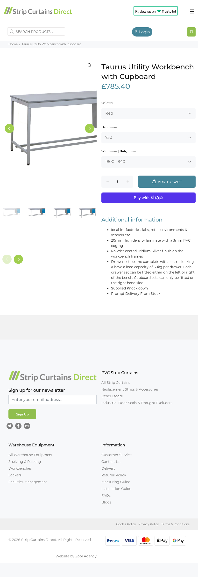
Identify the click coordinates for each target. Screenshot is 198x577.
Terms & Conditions (175, 524)
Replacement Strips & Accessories (130, 389)
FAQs (106, 495)
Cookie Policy (126, 524)
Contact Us (110, 461)
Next (89, 128)
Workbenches (20, 468)
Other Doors (112, 396)
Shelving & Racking (24, 461)
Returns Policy (113, 475)
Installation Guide (116, 489)
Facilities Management (27, 482)
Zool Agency (86, 556)
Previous (9, 128)
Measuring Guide (115, 482)
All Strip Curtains (115, 382)
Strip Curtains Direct (38, 540)
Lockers (14, 475)
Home (13, 44)
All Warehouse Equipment (30, 455)
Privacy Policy (148, 524)
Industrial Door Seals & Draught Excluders (136, 403)
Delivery (108, 468)
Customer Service (116, 455)
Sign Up (22, 414)
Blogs (106, 502)
